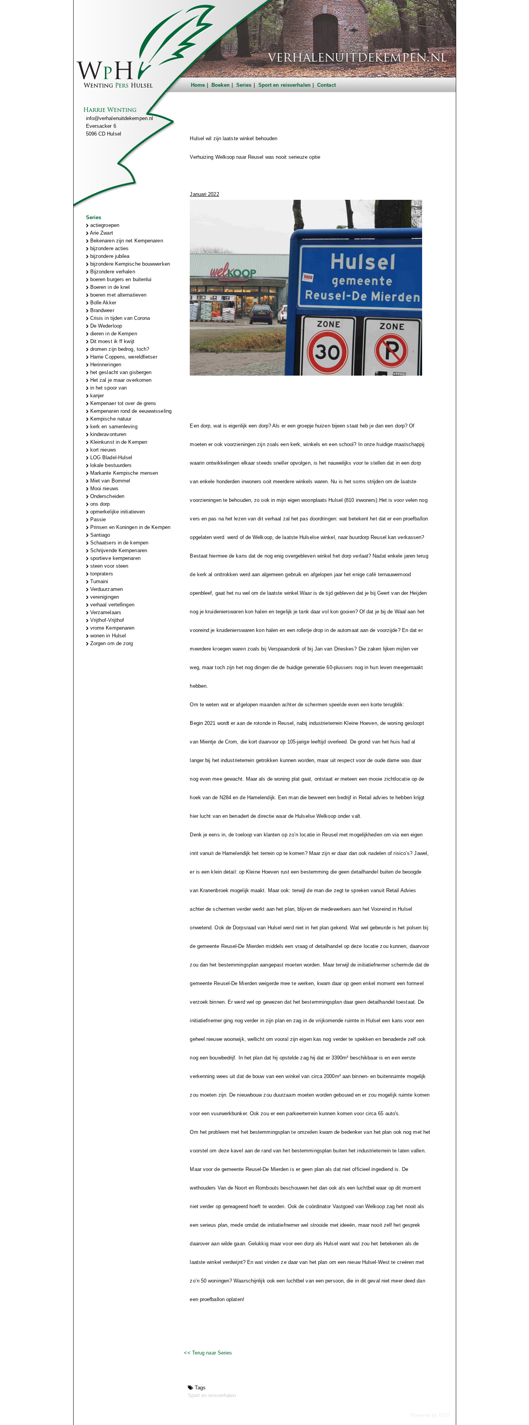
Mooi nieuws (104, 488)
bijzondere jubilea (109, 256)
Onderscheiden (106, 496)
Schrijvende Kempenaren (118, 550)
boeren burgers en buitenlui (120, 279)
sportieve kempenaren (115, 558)
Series (244, 85)
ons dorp (99, 504)
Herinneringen (105, 364)
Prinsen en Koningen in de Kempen (129, 527)
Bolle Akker (102, 303)
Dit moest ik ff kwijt (111, 341)
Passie (97, 519)
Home (198, 85)
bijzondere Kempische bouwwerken (129, 264)
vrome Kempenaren (112, 628)
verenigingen (104, 597)
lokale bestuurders (110, 465)
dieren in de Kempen (113, 334)
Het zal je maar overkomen (120, 380)
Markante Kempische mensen (123, 473)
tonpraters (101, 574)
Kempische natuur (110, 419)
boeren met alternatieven (118, 295)
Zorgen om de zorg (111, 643)
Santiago (99, 535)
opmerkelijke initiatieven (117, 512)
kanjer (96, 395)
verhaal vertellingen (111, 605)
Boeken (220, 85)
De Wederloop (105, 326)
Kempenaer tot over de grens (122, 403)
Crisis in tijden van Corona (119, 318)
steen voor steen (109, 566)
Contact (326, 85)
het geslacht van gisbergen (120, 372)
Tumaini (98, 581)
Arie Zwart (101, 233)
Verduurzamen (106, 589)
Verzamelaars (105, 612)
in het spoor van (108, 388)
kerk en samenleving (113, 426)
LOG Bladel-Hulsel (110, 457)
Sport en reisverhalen (284, 85)
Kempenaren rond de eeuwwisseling (130, 411)
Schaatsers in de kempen (118, 543)
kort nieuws (102, 450)
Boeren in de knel (109, 287)
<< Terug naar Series (208, 1353)
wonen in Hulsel (107, 636)
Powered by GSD (430, 1415)
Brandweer (101, 310)
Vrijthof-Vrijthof (106, 620)
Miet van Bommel (110, 481)
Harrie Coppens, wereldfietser (123, 357)
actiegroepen (104, 225)
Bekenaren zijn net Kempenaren (126, 241)
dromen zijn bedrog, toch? (119, 349)
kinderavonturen (108, 434)
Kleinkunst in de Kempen (118, 442)
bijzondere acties (109, 248)
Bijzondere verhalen (112, 272)
